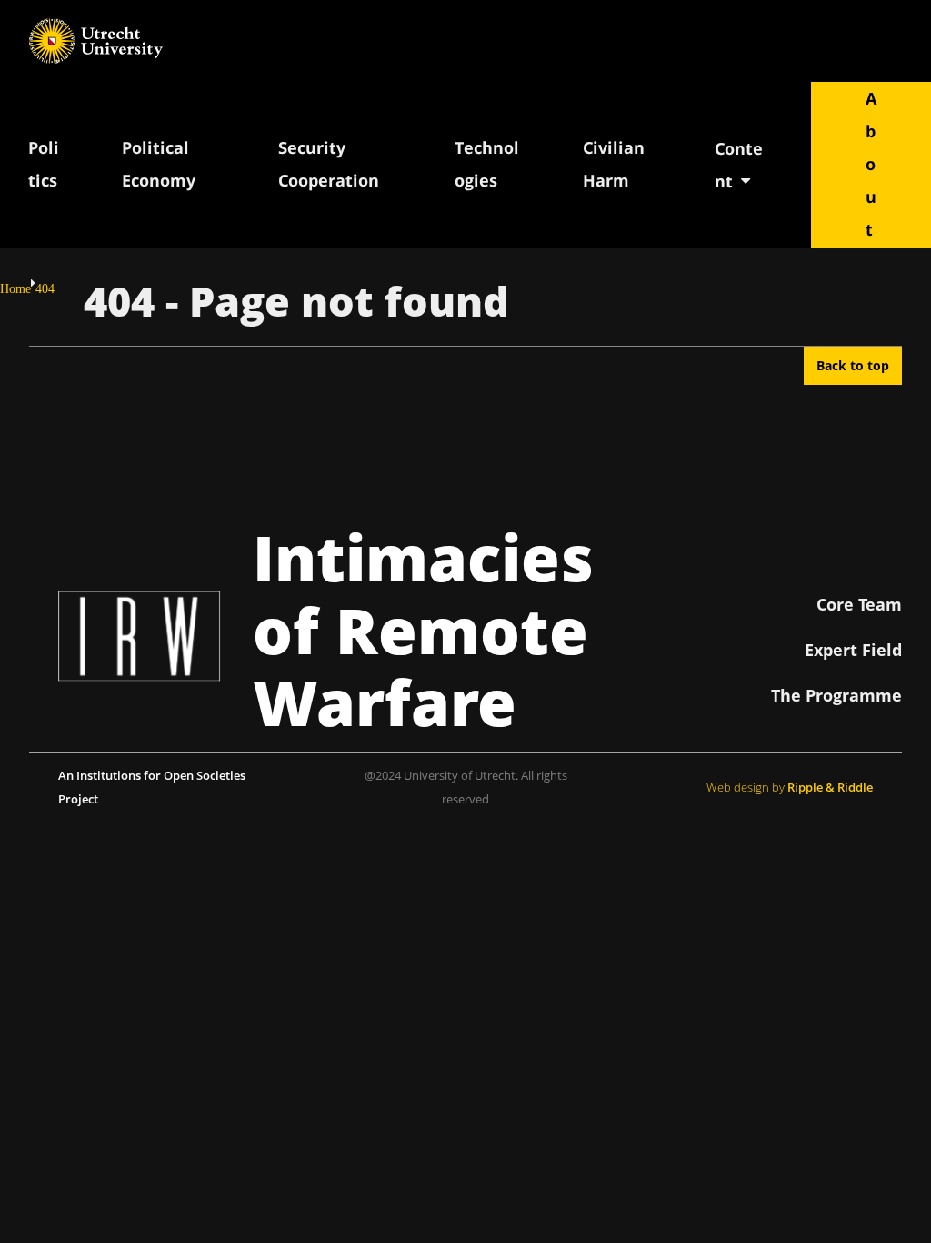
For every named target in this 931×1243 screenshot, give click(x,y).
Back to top (852, 365)
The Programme (836, 695)
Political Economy (158, 163)
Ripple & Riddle (830, 787)
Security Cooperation (328, 163)
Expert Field (853, 650)
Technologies (487, 163)
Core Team (859, 604)
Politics (43, 163)
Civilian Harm (614, 163)
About (871, 163)
